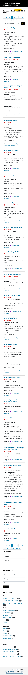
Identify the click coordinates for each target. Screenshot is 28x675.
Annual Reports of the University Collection (11, 401)
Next (18, 20)
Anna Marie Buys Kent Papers (13, 252)
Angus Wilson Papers (10, 120)
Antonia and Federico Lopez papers (12, 503)
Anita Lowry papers (10, 175)
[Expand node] (26, 7)
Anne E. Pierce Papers (10, 318)
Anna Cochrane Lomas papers (13, 227)
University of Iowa (9, 647)
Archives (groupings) (10, 610)
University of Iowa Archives (12, 600)
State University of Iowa (11, 649)
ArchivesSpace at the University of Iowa (11, 4)
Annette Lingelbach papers (12, 377)
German (6, 633)
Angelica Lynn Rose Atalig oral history (13, 87)
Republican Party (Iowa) (11, 651)
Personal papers (9, 617)
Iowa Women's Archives (11, 598)
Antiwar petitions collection (12, 465)
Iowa (5, 620)
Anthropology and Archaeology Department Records (14, 448)
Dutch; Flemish (8, 638)
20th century (8, 615)
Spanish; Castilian (8, 635)
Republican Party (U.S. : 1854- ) (13, 656)
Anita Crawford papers (11, 150)
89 (13, 20)
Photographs (8, 612)
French (5, 631)
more (5, 622)
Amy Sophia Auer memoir (12, 58)
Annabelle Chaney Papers (12, 295)
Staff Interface (16, 669)
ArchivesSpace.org (10, 671)
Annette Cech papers (10, 344)
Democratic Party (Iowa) (11, 654)
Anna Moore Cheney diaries (12, 274)
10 (7, 20)
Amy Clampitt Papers (10, 28)
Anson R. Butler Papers (11, 418)
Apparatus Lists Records (11, 529)
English (6, 628)
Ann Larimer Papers (10, 203)
